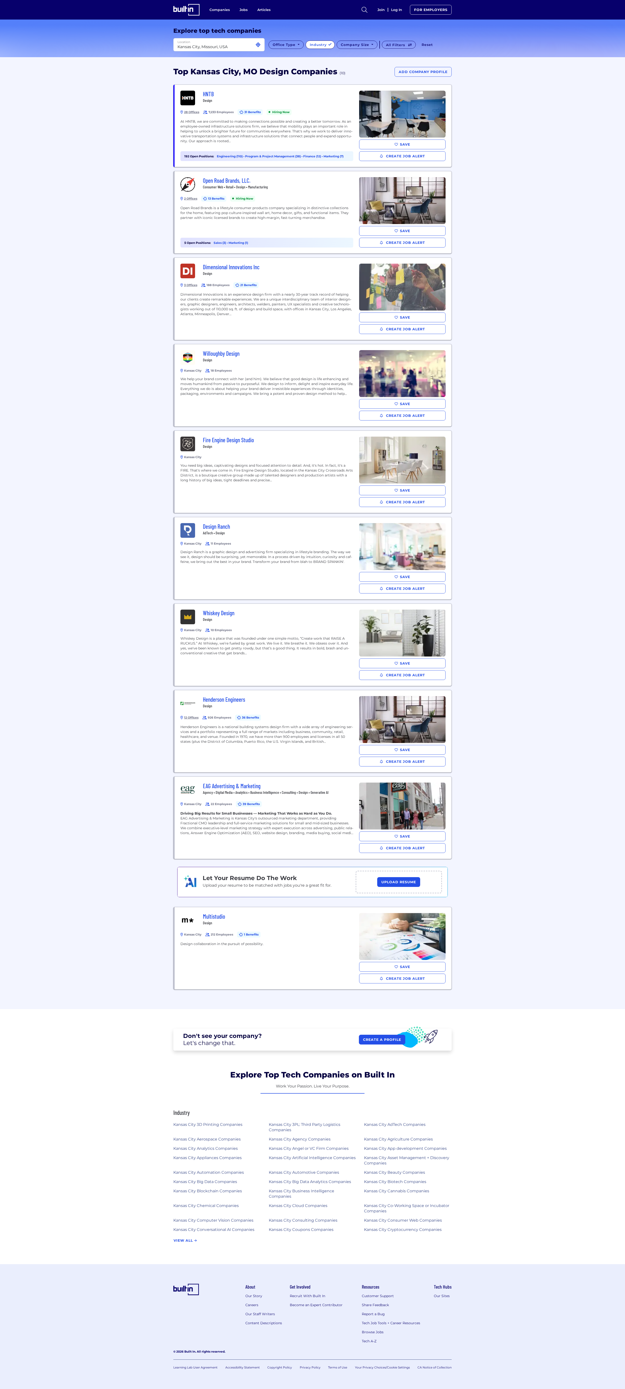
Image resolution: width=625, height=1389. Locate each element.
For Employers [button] (431, 10)
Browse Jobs (373, 1332)
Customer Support (378, 1296)
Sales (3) (220, 243)
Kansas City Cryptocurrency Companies (403, 1229)
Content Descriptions (263, 1323)
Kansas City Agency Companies (300, 1139)
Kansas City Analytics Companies (205, 1148)
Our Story (253, 1296)
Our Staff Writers (260, 1314)
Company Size (355, 45)
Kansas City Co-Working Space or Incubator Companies (406, 1208)
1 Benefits (251, 934)
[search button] (364, 10)
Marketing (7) (333, 156)
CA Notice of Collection (434, 1367)
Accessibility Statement (242, 1367)
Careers (251, 1305)
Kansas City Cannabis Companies (396, 1191)
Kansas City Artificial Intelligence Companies (312, 1157)
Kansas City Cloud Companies (298, 1205)
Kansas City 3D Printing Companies (207, 1124)
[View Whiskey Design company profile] (313, 645)
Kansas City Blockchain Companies (207, 1191)
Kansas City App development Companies (405, 1148)
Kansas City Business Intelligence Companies (301, 1194)
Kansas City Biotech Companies (395, 1181)
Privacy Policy (310, 1367)
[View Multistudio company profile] (313, 948)
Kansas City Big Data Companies (205, 1181)
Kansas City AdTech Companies (395, 1124)
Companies (219, 10)
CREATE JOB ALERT (405, 156)
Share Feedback (375, 1305)
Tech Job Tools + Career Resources (391, 1323)
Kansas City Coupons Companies (301, 1229)
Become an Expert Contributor (316, 1305)
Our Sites (442, 1296)
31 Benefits (252, 112)
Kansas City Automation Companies (208, 1172)
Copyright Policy (279, 1367)
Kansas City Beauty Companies (394, 1172)
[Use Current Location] (258, 45)
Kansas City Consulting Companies (303, 1220)
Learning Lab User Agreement (195, 1367)
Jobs (244, 10)
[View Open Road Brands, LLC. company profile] (313, 212)
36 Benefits (250, 717)
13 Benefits (216, 198)
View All (184, 1240)
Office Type (285, 45)
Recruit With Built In (307, 1296)
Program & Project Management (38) (273, 156)
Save (405, 144)
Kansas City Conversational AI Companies (213, 1229)
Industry (319, 45)
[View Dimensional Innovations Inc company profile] (313, 299)
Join (381, 10)
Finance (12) (312, 156)
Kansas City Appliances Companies (207, 1157)
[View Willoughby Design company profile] (313, 385)
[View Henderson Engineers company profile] (313, 731)
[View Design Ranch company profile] (313, 558)
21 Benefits (248, 285)
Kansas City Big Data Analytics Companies (310, 1181)
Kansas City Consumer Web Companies (403, 1220)
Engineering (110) (230, 156)
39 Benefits (251, 804)
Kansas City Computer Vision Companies (213, 1220)
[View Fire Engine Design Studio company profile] (313, 472)
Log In (396, 10)
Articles (264, 10)
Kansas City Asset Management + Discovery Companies (406, 1160)
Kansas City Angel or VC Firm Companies (309, 1148)
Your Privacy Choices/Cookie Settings (382, 1367)
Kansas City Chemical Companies (206, 1205)
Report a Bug (373, 1314)
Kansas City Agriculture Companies (398, 1139)
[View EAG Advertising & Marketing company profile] (313, 818)
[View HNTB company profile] (313, 126)
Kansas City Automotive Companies (304, 1172)
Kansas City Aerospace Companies (207, 1139)
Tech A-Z (369, 1341)
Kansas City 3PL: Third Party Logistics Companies (304, 1127)
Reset (427, 45)
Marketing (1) (238, 243)
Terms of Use (337, 1367)
